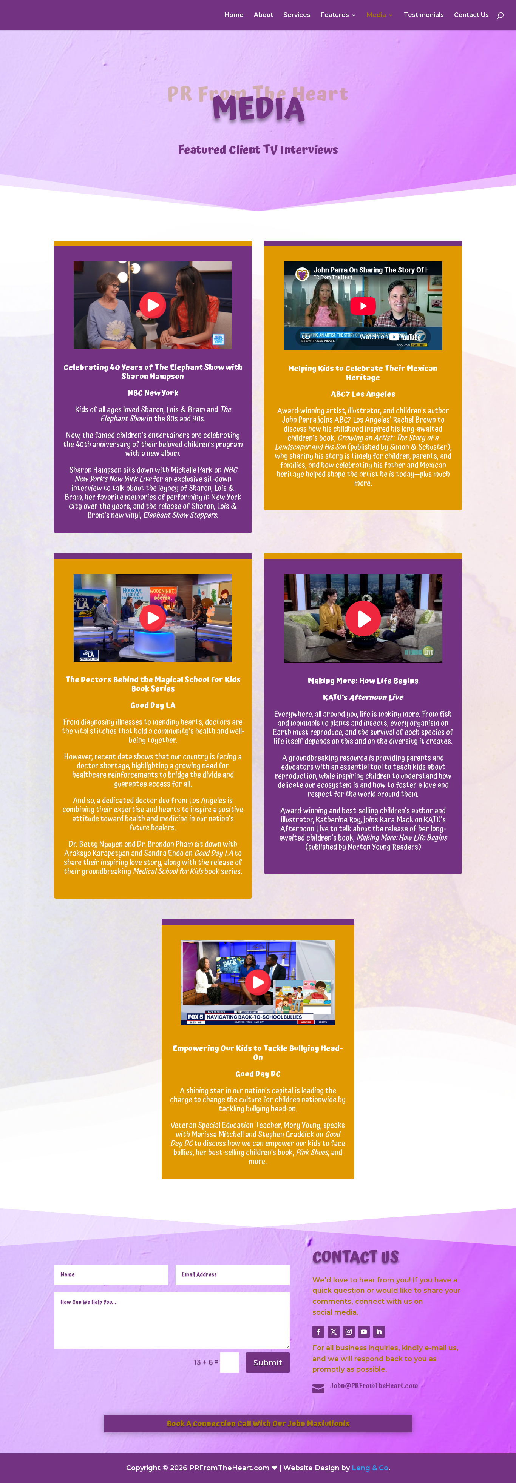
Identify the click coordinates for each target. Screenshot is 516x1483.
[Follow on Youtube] (364, 1332)
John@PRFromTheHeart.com (374, 1385)
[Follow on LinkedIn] (379, 1332)
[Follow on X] (334, 1332)
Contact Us (471, 15)
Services (297, 15)
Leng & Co (370, 1468)
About (263, 15)
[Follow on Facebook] (318, 1332)
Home (234, 15)
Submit (267, 1362)
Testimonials (424, 15)
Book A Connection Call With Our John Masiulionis (258, 1424)
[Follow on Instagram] (349, 1332)
